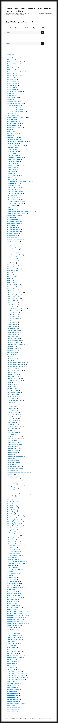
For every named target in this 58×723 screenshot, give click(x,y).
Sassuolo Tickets (11, 577)
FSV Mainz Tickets (12, 314)
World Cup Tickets (12, 709)
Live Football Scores (12, 428)
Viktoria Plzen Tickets (13, 699)
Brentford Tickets (12, 143)
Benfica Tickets (11, 131)
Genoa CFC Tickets (12, 322)
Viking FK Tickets (12, 697)
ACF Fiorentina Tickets (13, 75)
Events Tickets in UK (13, 231)
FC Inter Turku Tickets (13, 259)
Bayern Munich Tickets (13, 123)
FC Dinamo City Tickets (13, 247)
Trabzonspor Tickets (13, 659)
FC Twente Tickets (12, 281)
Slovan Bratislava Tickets (14, 607)
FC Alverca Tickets (12, 237)
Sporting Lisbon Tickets (14, 621)
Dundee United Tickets (13, 199)
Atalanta (9, 99)
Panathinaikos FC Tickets (14, 502)
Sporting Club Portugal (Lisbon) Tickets (18, 615)
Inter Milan (10, 356)
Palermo (9, 500)
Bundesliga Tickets (12, 147)
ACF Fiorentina (11, 73)
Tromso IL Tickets (12, 661)
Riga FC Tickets (11, 557)
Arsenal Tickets (11, 89)
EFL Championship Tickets (14, 201)
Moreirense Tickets (12, 460)
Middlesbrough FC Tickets (14, 448)
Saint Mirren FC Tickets (13, 569)
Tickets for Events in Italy (14, 651)
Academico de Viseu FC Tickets (15, 71)
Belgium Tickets (11, 129)
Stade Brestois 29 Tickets (14, 637)
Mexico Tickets (11, 446)
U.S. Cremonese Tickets (13, 667)
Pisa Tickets (10, 514)
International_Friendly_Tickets (16, 366)
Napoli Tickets (11, 470)
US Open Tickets (11, 687)
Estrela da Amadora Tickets (14, 221)
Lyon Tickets (10, 434)
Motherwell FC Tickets (13, 462)
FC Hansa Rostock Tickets (14, 253)
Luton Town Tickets (12, 432)
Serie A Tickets (11, 589)
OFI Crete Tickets (12, 488)
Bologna (9, 135)
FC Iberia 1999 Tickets (13, 257)
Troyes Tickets (11, 663)
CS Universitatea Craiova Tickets (16, 187)
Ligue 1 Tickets (11, 422)
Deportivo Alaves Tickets (14, 191)
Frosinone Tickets (12, 312)
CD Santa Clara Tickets (13, 159)
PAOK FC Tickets (11, 504)
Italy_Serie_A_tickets (13, 378)
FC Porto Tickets (11, 273)
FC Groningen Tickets (13, 251)
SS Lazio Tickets (11, 629)
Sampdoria (10, 571)
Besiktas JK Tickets (12, 133)
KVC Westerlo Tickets (13, 396)
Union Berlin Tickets (13, 683)
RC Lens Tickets (11, 539)
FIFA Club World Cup (13, 291)
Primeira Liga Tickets (13, 524)
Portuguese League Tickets (14, 516)
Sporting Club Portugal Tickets (15, 617)
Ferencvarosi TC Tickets (14, 287)
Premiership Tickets (12, 520)
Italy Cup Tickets (11, 372)
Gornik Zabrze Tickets (13, 332)
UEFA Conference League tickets (16, 675)
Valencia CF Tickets (12, 689)
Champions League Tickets (14, 165)
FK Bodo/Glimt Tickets (13, 299)
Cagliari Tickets (11, 153)
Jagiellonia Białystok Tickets (15, 380)
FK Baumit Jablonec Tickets (15, 297)
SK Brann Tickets (12, 601)
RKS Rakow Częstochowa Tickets (16, 561)
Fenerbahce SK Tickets (13, 285)
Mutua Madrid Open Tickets (15, 468)
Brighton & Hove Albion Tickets (16, 145)
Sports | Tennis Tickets (13, 625)
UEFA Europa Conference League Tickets (18, 677)
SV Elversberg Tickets (13, 645)
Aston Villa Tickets (12, 97)
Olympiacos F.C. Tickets (13, 492)
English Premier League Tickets (16, 213)
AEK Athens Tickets (12, 77)
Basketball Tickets (12, 119)
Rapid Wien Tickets (12, 534)
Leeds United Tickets (13, 416)
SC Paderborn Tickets (13, 583)
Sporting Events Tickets (14, 619)
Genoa (9, 320)
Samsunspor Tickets (13, 573)
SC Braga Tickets (11, 579)
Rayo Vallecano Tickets (13, 536)
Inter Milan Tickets (12, 358)
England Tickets (11, 209)
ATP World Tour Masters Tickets (16, 111)
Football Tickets (11, 304)
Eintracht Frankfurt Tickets (15, 203)
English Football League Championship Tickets (20, 211)
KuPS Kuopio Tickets (13, 394)
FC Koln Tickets (11, 263)
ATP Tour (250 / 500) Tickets (15, 109)
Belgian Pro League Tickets (14, 127)
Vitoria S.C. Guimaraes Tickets (15, 703)
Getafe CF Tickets (12, 326)
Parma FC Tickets (12, 510)
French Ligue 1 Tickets (13, 310)
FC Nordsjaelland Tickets (14, 271)
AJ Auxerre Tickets (12, 83)
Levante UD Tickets (12, 418)
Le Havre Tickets (11, 408)
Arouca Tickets (11, 87)
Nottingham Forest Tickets (14, 486)
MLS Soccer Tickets (12, 452)
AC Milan (9, 66)
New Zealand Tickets (13, 478)
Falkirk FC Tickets (12, 235)
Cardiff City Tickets (12, 155)
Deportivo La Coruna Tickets (15, 193)
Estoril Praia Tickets (12, 219)
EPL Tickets (10, 217)
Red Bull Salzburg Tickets (14, 555)
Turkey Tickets (11, 665)
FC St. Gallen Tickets (13, 277)
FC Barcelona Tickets (13, 243)
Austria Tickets (11, 113)
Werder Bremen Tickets (13, 707)
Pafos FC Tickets (11, 498)
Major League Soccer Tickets (15, 438)
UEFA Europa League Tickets (15, 679)
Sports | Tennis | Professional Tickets (17, 623)
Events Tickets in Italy (13, 227)
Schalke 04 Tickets (12, 585)
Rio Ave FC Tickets (12, 559)
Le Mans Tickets (11, 410)
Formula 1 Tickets (12, 306)
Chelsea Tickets (11, 167)
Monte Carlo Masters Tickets (15, 456)
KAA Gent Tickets (12, 388)
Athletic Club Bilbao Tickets (15, 103)
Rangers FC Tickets (12, 532)
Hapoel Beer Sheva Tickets (14, 340)
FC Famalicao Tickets (13, 249)
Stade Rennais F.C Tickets (14, 639)
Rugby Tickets (11, 565)
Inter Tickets (10, 360)
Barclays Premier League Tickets (16, 117)
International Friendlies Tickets (16, 362)
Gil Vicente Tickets (12, 328)
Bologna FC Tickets (12, 137)
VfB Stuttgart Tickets (13, 693)
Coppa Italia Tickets (12, 173)
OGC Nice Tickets (12, 490)
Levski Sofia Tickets (12, 420)
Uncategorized (11, 681)
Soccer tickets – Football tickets (16, 611)
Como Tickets (11, 171)
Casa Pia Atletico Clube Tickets (15, 157)
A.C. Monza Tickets (12, 60)
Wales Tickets (11, 705)
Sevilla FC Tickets (12, 591)
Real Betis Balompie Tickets (15, 545)
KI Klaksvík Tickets (12, 390)
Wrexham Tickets (12, 711)
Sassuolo (9, 575)
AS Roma (9, 93)
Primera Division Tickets (14, 526)
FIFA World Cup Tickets (13, 295)
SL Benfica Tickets (12, 603)
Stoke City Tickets (12, 641)
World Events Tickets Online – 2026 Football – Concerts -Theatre (20, 718)
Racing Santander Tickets (14, 530)
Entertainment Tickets (13, 215)
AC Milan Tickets (12, 67)
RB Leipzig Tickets (12, 537)
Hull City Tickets (11, 354)
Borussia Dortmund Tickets (14, 139)
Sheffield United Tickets (14, 595)
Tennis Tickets (11, 647)
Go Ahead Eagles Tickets (14, 330)
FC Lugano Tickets (12, 267)
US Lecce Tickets (11, 685)
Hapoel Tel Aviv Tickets (13, 342)
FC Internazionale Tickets (14, 261)
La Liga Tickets (11, 398)
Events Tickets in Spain (13, 229)
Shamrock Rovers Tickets (14, 593)
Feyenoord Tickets (12, 289)
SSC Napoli (10, 631)
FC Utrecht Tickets (12, 283)
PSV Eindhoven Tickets (13, 528)
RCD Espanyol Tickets (13, 543)
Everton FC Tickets (12, 233)
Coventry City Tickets (13, 175)
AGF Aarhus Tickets (12, 81)
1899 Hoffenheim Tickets (14, 58)
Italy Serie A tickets (12, 374)
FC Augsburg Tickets (13, 241)
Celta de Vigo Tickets (13, 161)
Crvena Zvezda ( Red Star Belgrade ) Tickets (19, 181)
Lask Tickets (10, 402)
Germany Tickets (12, 324)
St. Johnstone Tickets (13, 635)
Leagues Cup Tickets (13, 412)
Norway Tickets (11, 484)
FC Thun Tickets (11, 279)
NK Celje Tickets (11, 482)
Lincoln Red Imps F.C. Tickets (15, 426)
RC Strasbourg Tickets (13, 541)
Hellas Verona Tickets (13, 348)
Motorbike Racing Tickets (14, 466)
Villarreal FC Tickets (12, 701)
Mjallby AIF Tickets (12, 450)
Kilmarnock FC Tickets (13, 392)
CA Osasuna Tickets (12, 151)
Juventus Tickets (11, 386)
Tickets (9, 649)
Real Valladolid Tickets (13, 553)
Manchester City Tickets (14, 442)
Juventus (9, 382)
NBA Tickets (10, 474)
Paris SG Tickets (11, 508)
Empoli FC (10, 207)
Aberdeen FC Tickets (13, 64)
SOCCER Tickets (11, 609)
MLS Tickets (10, 454)
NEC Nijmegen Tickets (13, 476)
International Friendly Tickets (15, 364)
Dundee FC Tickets (12, 197)
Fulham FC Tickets (12, 316)
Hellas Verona (11, 346)
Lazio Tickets (11, 406)
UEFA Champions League (14, 671)
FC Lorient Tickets (12, 265)
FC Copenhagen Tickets (13, 245)
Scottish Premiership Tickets (15, 587)
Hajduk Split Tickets (12, 336)
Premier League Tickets (13, 518)
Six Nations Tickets (12, 599)
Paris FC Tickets (11, 506)
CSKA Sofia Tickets (12, 189)
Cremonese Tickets (12, 177)
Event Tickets (11, 225)
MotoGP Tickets (11, 464)
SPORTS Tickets (11, 627)
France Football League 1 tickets (16, 308)
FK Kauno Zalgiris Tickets (14, 301)
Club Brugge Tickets (12, 169)
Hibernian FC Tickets (13, 350)
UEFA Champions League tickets (16, 673)
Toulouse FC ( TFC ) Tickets (14, 657)
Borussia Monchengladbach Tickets (17, 141)
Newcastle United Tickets (14, 480)
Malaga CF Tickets (12, 440)
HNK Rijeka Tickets (12, 352)
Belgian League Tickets (13, 125)
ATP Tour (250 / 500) (13, 107)
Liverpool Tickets (12, 430)
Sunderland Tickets (12, 643)
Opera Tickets (11, 496)
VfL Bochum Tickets (12, 695)
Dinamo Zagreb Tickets (13, 195)
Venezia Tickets (11, 691)
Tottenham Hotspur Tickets (15, 655)
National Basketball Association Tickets (18, 472)
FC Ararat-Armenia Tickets (14, 239)
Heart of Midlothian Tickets (15, 344)
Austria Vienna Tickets (13, 115)
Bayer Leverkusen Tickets (14, 121)
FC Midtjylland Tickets (13, 269)
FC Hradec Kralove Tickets (14, 255)
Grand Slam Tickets (12, 334)
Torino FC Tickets (12, 653)
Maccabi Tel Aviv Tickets (14, 436)
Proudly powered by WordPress (44, 718)
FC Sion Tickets (11, 275)
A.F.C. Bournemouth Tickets (15, 62)
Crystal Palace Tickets (13, 183)
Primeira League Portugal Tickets (16, 522)
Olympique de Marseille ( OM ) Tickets (18, 494)
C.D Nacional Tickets (13, 149)
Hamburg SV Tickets (13, 338)
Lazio (8, 404)
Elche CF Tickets (11, 205)
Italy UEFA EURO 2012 (13, 376)
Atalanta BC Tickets (12, 101)
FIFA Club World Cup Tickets (15, 293)
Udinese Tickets (11, 669)
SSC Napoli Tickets (12, 633)
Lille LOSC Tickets (12, 424)
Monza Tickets (11, 458)
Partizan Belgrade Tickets (14, 512)
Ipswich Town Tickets (13, 368)
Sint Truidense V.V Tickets (14, 597)
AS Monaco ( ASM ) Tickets (14, 91)
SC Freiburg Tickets (12, 581)
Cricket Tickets (11, 179)
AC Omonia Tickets (12, 69)
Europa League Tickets (13, 223)
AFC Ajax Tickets (11, 79)
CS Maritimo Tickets (13, 185)
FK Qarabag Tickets (12, 302)
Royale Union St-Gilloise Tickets (16, 563)
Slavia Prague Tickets (13, 605)
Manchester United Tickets (14, 444)
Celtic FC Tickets (11, 163)
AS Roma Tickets (12, 95)
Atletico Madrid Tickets (13, 105)
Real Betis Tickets (12, 547)
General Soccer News (13, 318)
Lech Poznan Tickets (13, 414)
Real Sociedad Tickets (13, 551)
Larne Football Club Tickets (14, 400)
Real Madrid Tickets (12, 549)
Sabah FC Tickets (12, 567)
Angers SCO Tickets (12, 85)
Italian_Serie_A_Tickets (14, 370)
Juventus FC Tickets (12, 384)
